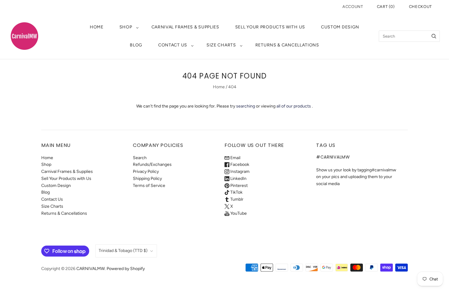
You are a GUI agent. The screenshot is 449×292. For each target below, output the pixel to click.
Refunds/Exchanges (152, 164)
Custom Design (340, 27)
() (386, 6)
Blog (136, 45)
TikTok (236, 192)
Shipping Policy (147, 178)
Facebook (239, 164)
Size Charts (221, 45)
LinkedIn (237, 178)
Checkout (420, 6)
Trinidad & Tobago (123, 250)
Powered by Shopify (126, 268)
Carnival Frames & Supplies (185, 27)
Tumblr (236, 199)
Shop (125, 27)
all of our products (293, 106)
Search (140, 157)
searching (245, 106)
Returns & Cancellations (287, 45)
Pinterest (238, 185)
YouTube (238, 213)
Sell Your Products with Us (270, 27)
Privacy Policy (146, 171)
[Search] (434, 36)
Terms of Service (149, 185)
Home (97, 27)
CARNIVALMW (90, 268)
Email (234, 157)
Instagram (239, 171)
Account (352, 6)
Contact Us (172, 45)
